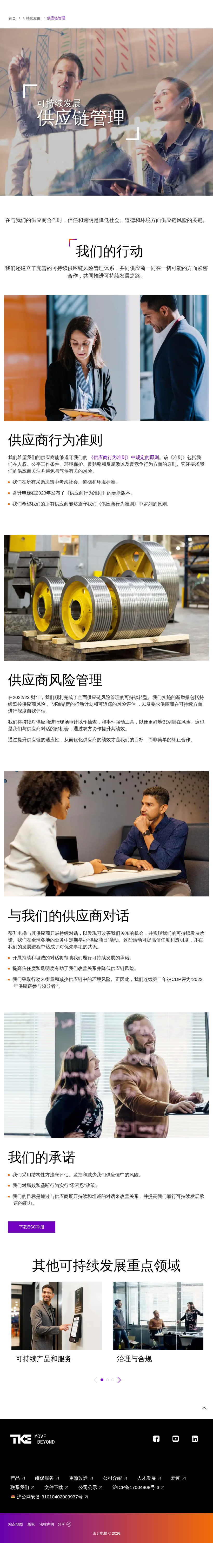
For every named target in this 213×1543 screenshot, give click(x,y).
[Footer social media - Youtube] (177, 1440)
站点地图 (15, 1524)
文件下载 (53, 1487)
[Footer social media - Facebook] (158, 1440)
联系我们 (19, 1487)
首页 (12, 18)
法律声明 (46, 1524)
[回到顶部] (203, 1409)
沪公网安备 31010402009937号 (50, 1496)
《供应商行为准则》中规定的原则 (124, 457)
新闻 (176, 1478)
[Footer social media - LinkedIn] (197, 1440)
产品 (15, 1478)
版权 (31, 1524)
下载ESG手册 (31, 1227)
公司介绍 (112, 1478)
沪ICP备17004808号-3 (135, 1487)
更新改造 (78, 1478)
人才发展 (146, 1478)
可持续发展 (31, 18)
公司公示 (87, 1487)
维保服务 (44, 1478)
